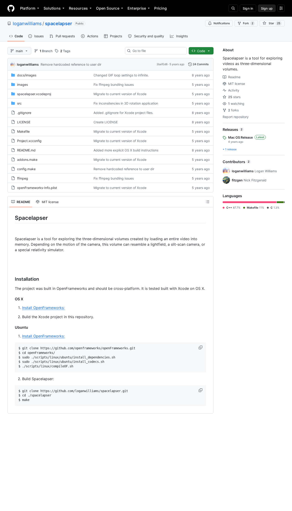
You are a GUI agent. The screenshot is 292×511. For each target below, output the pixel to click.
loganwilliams (27, 23)
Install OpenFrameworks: (43, 307)
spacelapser (58, 23)
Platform (27, 8)
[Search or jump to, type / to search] (233, 8)
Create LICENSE (106, 122)
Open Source (107, 8)
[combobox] (158, 50)
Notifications (222, 23)
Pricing (160, 8)
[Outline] (207, 201)
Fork (248, 23)
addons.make (27, 159)
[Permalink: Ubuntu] (11, 327)
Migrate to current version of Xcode (120, 94)
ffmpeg (22, 178)
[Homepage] (11, 8)
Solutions (52, 8)
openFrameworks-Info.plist (37, 188)
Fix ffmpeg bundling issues (114, 84)
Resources (78, 8)
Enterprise (137, 8)
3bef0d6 (161, 64)
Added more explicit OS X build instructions (126, 150)
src (19, 103)
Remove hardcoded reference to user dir (71, 64)
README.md (26, 150)
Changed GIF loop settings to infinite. (121, 75)
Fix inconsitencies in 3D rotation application (126, 103)
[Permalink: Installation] (11, 279)
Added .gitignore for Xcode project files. (123, 113)
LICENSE (23, 122)
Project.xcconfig (29, 141)
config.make (26, 169)
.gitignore (24, 113)
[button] (201, 347)
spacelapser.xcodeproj (34, 94)
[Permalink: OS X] (11, 299)
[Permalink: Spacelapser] (11, 218)
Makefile (23, 131)
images (22, 84)
